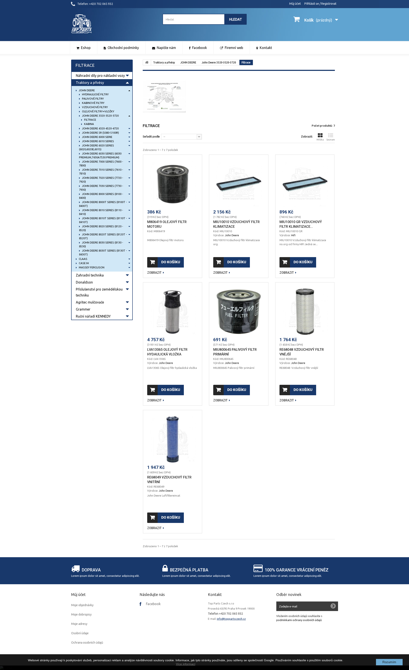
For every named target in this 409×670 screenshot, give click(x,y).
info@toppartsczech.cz (231, 618)
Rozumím (389, 662)
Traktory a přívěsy (90, 82)
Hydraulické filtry (95, 94)
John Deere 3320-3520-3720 (100, 115)
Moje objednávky (82, 605)
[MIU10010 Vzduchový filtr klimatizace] (239, 184)
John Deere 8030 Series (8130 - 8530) (101, 244)
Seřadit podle (151, 136)
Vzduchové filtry (94, 107)
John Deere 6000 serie (96, 136)
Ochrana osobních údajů (87, 642)
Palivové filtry (92, 98)
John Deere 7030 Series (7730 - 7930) (101, 187)
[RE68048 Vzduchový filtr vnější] (305, 312)
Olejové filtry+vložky (97, 111)
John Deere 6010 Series (97, 141)
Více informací (185, 664)
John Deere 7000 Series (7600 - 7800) (101, 163)
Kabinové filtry (92, 102)
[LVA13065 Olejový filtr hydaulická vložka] (173, 312)
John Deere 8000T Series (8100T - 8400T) (103, 203)
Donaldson (84, 282)
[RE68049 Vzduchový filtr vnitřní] (173, 439)
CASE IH (83, 263)
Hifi (293, 235)
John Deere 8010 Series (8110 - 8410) (101, 212)
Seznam (330, 139)
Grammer (83, 309)
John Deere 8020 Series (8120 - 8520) (101, 228)
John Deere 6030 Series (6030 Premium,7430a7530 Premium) (100, 155)
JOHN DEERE (86, 90)
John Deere (232, 235)
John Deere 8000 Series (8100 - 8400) (101, 195)
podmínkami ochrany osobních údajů (299, 619)
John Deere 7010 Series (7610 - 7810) (101, 171)
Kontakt (215, 594)
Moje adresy (79, 624)
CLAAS (82, 258)
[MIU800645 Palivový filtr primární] (239, 312)
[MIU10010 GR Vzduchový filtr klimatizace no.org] (305, 184)
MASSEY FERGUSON (91, 267)
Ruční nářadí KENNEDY (93, 316)
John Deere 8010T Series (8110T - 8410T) (103, 220)
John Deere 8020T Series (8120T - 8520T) (103, 236)
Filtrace (90, 119)
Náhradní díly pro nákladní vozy (100, 75)
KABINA (89, 123)
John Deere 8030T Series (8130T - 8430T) (103, 252)
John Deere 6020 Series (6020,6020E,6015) (96, 147)
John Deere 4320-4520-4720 (100, 128)
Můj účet (295, 3)
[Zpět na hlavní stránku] (147, 62)
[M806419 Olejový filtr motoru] (173, 184)
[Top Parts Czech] (113, 24)
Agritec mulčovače (90, 302)
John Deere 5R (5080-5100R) (100, 132)
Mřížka (320, 139)
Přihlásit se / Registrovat (320, 3)
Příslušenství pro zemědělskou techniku (99, 292)
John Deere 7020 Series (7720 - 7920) (101, 179)
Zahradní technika (90, 275)
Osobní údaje (80, 633)
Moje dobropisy (81, 614)
